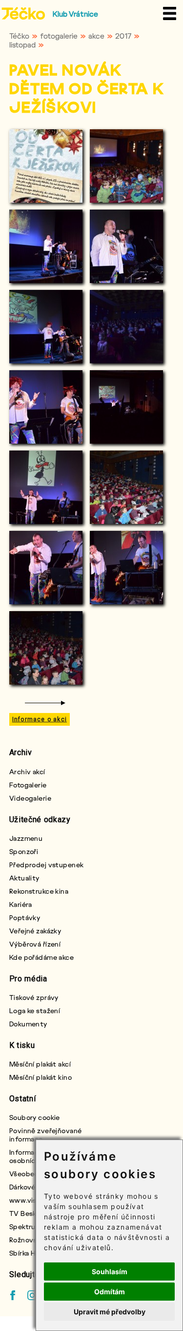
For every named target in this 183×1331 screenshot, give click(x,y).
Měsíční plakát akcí (40, 1064)
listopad (22, 44)
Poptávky (25, 917)
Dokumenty (28, 1024)
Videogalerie (30, 798)
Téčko (19, 35)
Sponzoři (24, 851)
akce (96, 35)
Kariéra (20, 904)
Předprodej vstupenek (46, 864)
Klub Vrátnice (75, 13)
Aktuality (24, 878)
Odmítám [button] (109, 1291)
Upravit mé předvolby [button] (109, 1311)
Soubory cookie (34, 1117)
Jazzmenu (26, 838)
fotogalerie (59, 35)
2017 (123, 35)
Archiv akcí (27, 771)
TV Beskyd (26, 1213)
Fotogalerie (28, 785)
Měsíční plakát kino (40, 1077)
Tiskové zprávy (34, 997)
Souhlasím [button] (109, 1271)
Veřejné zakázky (35, 931)
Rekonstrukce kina (38, 891)
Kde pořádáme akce (41, 957)
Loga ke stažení (35, 1010)
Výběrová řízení (35, 944)
